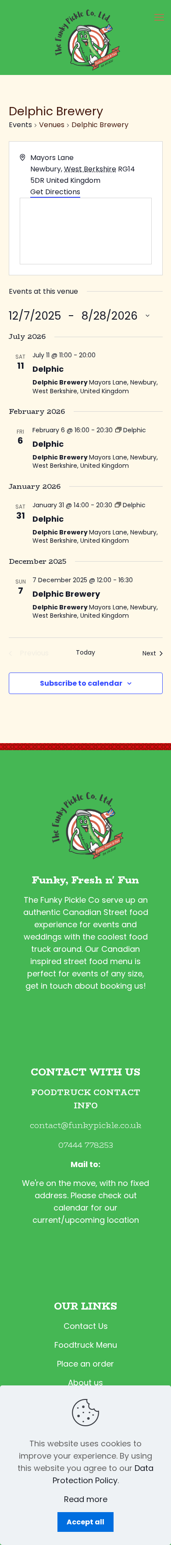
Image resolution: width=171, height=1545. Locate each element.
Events (20, 125)
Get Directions (55, 192)
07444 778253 (85, 1145)
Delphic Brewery (66, 593)
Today (85, 652)
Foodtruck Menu (85, 1344)
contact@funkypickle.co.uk (86, 1125)
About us (85, 1382)
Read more (85, 1499)
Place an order (85, 1363)
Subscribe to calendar (81, 683)
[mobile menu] (159, 17)
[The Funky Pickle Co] (85, 37)
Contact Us (86, 1326)
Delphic (48, 368)
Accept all (85, 1522)
